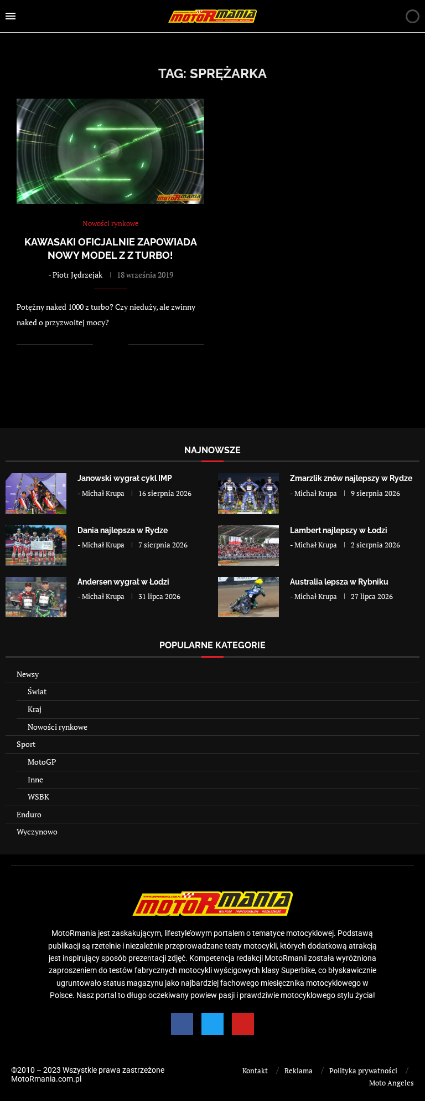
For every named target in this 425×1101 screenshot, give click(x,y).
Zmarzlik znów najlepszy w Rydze (351, 478)
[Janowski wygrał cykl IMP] (36, 493)
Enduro (29, 814)
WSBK (38, 796)
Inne (35, 779)
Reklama (298, 1071)
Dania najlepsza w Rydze (122, 530)
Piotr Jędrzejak (77, 274)
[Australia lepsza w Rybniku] (248, 597)
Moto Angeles (391, 1083)
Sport (26, 744)
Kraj (35, 709)
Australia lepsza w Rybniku (339, 581)
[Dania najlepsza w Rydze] (36, 545)
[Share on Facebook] (109, 344)
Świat (37, 691)
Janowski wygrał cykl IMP (124, 478)
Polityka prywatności (363, 1071)
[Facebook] (182, 1024)
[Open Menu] (10, 16)
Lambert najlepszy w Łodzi (338, 530)
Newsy (28, 674)
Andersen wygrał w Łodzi (123, 581)
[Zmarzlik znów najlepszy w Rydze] (248, 493)
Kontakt (255, 1071)
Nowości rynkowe (57, 726)
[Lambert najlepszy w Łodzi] (248, 545)
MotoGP (42, 761)
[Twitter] (212, 1024)
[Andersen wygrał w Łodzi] (36, 597)
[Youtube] (243, 1024)
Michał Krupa (103, 493)
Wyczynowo (37, 831)
